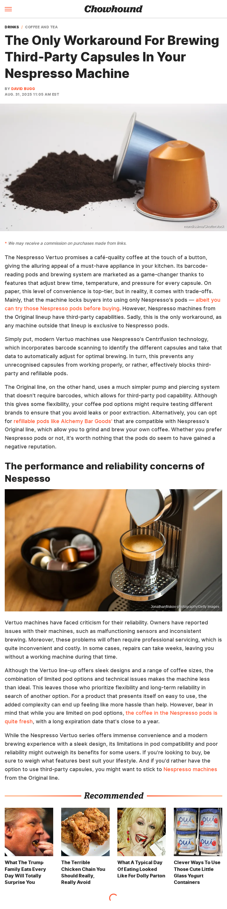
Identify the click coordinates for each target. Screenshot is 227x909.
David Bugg (23, 89)
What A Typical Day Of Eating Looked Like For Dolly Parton (141, 869)
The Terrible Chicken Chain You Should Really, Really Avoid (83, 872)
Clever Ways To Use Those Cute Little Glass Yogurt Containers (197, 872)
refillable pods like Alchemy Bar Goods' (63, 421)
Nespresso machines (190, 769)
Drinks (12, 27)
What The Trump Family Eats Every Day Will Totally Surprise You (25, 872)
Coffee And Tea (41, 27)
